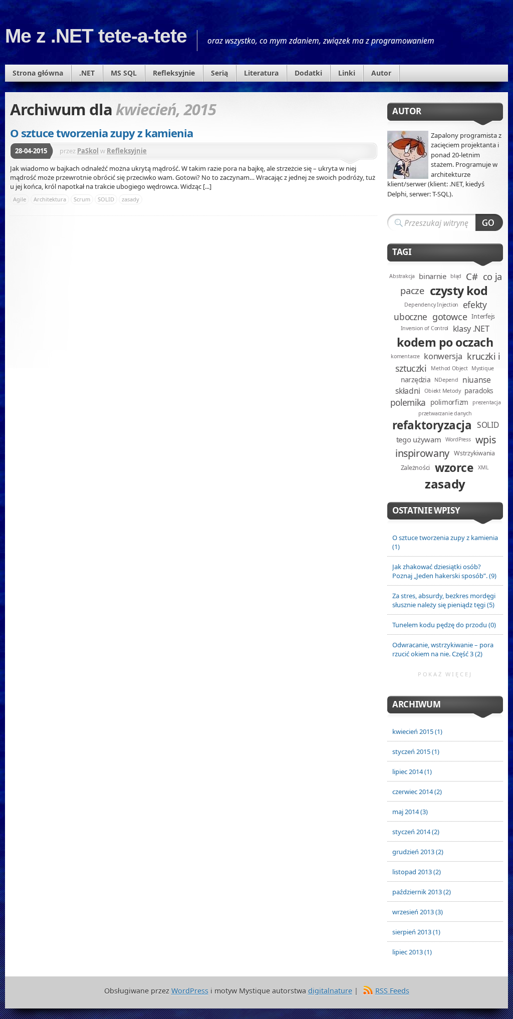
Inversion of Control (425, 328)
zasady (130, 199)
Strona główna (38, 73)
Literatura (261, 73)
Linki (346, 73)
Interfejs (483, 316)
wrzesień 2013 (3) (417, 911)
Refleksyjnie (174, 73)
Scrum (82, 199)
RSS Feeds (392, 990)
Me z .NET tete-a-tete (96, 36)
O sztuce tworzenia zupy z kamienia (101, 132)
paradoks (478, 390)
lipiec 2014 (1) (412, 771)
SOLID (106, 199)
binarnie (432, 276)
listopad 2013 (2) (416, 871)
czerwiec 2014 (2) (417, 791)
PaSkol (88, 150)
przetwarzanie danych (445, 413)
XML (483, 467)
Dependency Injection (431, 304)
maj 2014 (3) (410, 811)
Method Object (449, 368)
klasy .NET (471, 328)
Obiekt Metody (442, 390)
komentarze (405, 356)
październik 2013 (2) (421, 891)
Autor (381, 73)
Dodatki (308, 73)
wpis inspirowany (445, 446)
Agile (19, 199)
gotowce (449, 317)
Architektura (50, 199)
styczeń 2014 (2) (415, 831)
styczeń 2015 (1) (415, 751)
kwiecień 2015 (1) (417, 731)
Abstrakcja (402, 276)
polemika (408, 402)
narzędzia (416, 379)
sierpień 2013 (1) (416, 931)
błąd (455, 276)
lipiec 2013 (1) (412, 951)
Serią (219, 73)
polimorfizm (449, 402)
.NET (87, 73)
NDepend (446, 379)
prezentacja (486, 402)
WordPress (458, 439)
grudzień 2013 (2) (417, 851)
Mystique (482, 368)
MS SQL (124, 73)
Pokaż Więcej (445, 674)
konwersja (443, 356)
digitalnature (330, 990)
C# (471, 276)
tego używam (418, 439)
